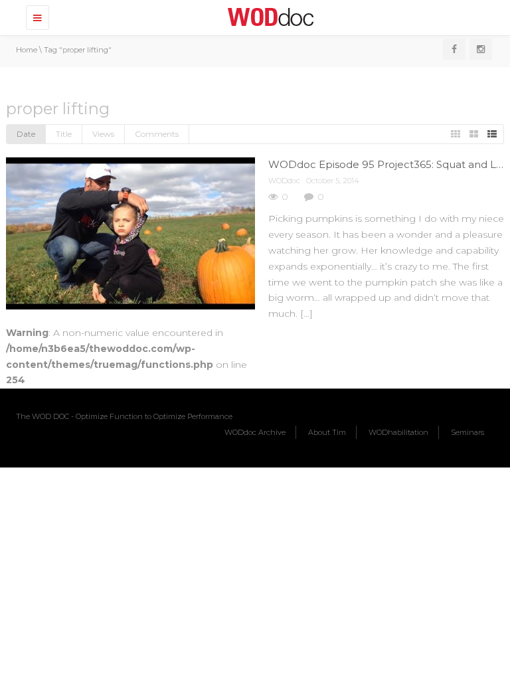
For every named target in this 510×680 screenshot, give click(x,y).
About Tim (327, 432)
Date (26, 134)
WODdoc (284, 180)
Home (26, 49)
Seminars (467, 432)
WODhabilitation (398, 432)
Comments (157, 134)
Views (103, 134)
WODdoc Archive (255, 432)
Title (64, 134)
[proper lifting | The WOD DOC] (268, 16)
